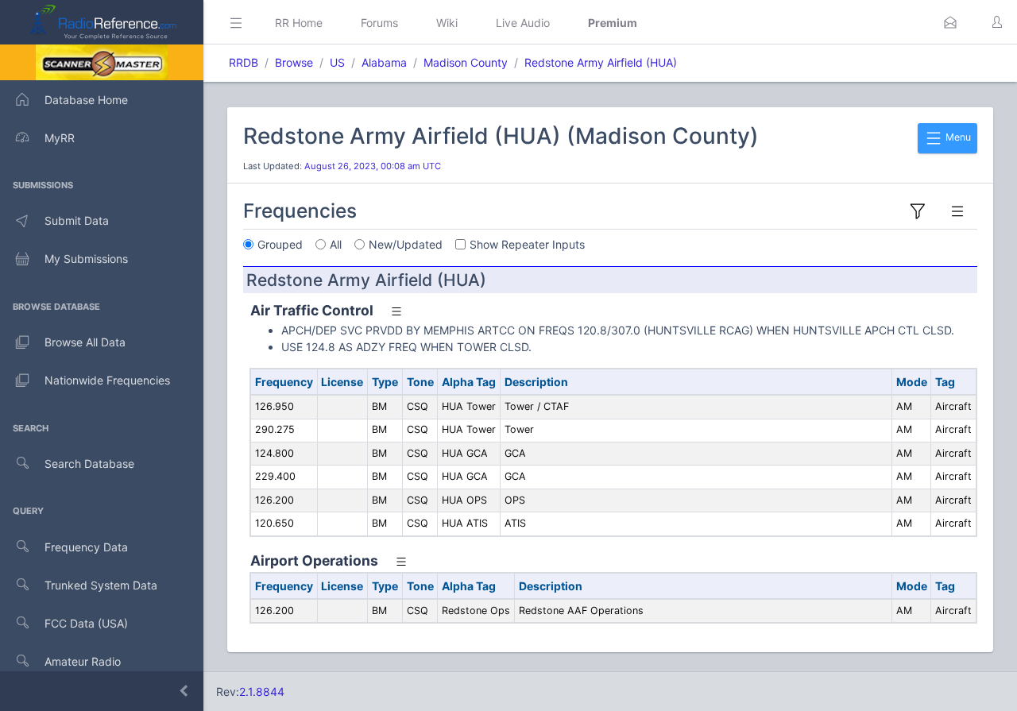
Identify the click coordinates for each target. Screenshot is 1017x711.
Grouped (280, 244)
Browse (294, 62)
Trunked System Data (100, 585)
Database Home (86, 99)
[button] (950, 22)
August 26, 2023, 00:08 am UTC (372, 166)
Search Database (89, 463)
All (336, 244)
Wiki (447, 22)
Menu (957, 137)
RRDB (243, 62)
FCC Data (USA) (86, 623)
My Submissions (86, 258)
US (337, 62)
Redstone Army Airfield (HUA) (600, 62)
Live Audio (523, 22)
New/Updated (406, 244)
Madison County (465, 62)
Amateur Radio (82, 661)
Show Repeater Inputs (527, 244)
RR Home (299, 22)
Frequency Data (86, 547)
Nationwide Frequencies (107, 380)
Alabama (384, 62)
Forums (379, 22)
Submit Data (76, 220)
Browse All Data (85, 342)
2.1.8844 (261, 691)
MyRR (59, 138)
